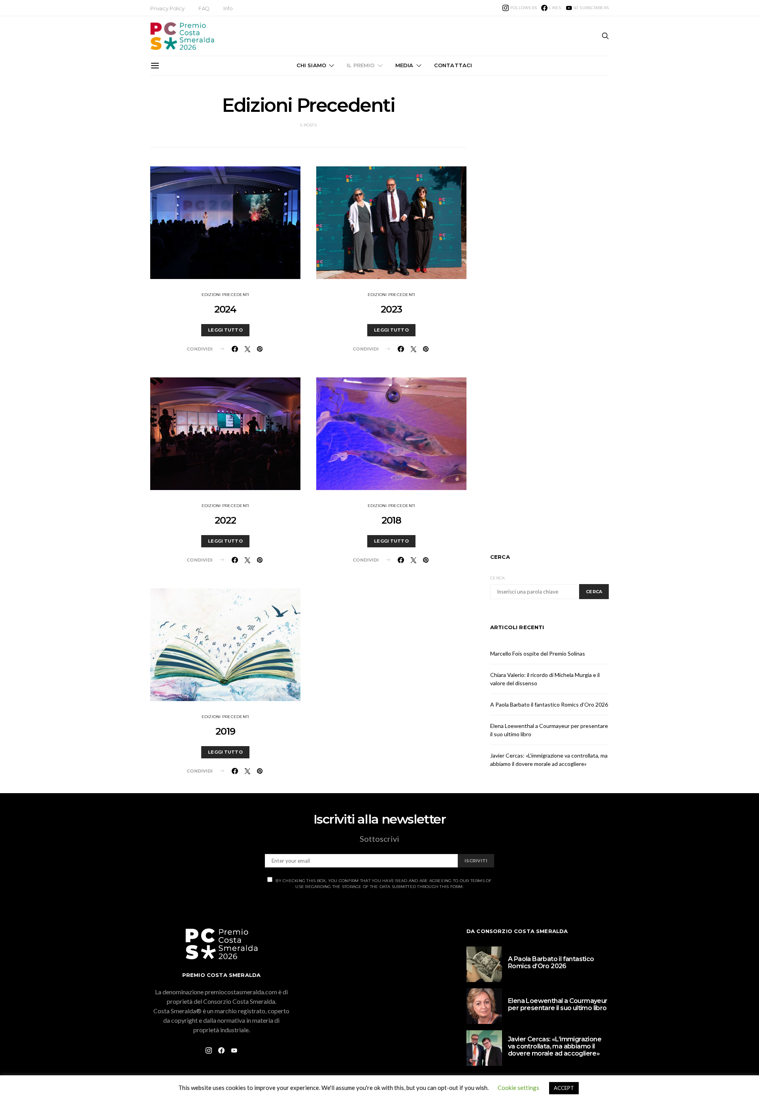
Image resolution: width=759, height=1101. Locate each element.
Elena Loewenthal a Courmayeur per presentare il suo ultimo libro (558, 1004)
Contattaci (453, 65)
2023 (391, 309)
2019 (225, 731)
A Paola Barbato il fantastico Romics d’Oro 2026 (549, 704)
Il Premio (360, 65)
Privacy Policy (167, 8)
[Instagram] (208, 1050)
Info (227, 8)
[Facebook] (221, 1050)
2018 (391, 520)
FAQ (204, 8)
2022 (225, 520)
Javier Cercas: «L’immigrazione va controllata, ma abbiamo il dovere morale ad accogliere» (554, 1046)
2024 (225, 309)
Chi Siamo (311, 65)
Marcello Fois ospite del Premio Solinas (537, 653)
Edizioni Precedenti (225, 294)
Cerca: (498, 578)
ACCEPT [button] (564, 1088)
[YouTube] (234, 1050)
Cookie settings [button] (518, 1087)
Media (404, 65)
